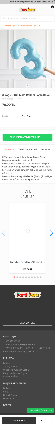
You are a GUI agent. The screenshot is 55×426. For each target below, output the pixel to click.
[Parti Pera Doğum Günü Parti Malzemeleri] (27, 10)
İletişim (6, 363)
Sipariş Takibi (10, 366)
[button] (27, 85)
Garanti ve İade (11, 376)
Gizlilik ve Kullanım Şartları (16, 369)
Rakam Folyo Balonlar (29, 26)
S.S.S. (6, 391)
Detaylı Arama (10, 395)
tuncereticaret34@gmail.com (20, 344)
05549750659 (12, 341)
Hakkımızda (9, 398)
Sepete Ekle (19, 420)
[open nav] (3, 8)
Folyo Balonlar (11, 26)
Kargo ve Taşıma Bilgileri (15, 373)
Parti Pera (26, 116)
